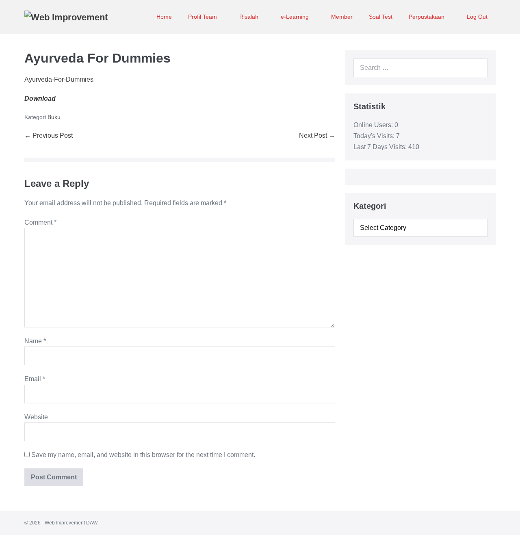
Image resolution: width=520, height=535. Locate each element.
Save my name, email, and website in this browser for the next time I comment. (143, 454)
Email (34, 378)
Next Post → (317, 135)
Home (164, 16)
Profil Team (203, 16)
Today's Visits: (374, 135)
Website (36, 417)
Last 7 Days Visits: (380, 146)
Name (35, 341)
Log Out (477, 16)
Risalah (249, 16)
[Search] (476, 68)
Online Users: (373, 124)
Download (40, 98)
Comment (40, 222)
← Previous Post (48, 135)
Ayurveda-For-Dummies (58, 79)
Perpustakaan (427, 16)
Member (342, 16)
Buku (54, 117)
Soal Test (380, 16)
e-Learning (295, 16)
